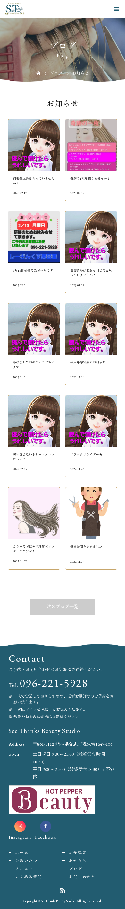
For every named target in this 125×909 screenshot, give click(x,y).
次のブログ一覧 (62, 606)
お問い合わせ (82, 876)
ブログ (75, 868)
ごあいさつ (26, 860)
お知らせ (78, 860)
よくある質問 (28, 876)
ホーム (22, 852)
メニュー (24, 868)
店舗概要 (78, 852)
